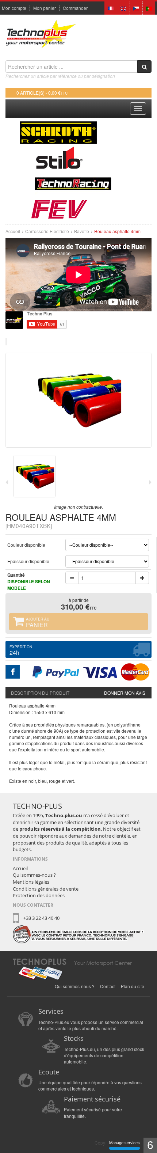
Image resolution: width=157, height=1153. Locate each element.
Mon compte (14, 8)
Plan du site (132, 986)
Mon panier (44, 8)
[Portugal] (149, 8)
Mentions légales (31, 882)
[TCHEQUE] (136, 8)
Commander (75, 8)
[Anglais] (123, 8)
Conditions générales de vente (45, 888)
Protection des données (39, 895)
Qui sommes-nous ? (34, 875)
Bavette (81, 231)
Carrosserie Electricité (47, 231)
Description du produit (40, 693)
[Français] (111, 8)
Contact (107, 986)
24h (20, 650)
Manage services (124, 1143)
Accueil (12, 231)
